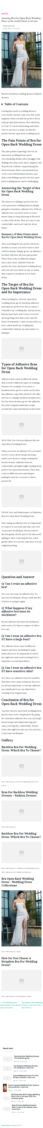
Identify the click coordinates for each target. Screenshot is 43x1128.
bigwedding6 (6, 1125)
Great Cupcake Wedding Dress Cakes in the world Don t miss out (23, 1086)
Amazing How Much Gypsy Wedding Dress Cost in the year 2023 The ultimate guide (25, 1096)
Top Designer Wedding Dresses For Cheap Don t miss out (26, 1067)
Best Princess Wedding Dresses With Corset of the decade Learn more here (24, 1107)
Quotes (5, 14)
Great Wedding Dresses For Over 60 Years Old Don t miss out (26, 1076)
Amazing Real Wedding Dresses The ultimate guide (26, 1057)
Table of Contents (16, 104)
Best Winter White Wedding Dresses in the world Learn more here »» (32, 1005)
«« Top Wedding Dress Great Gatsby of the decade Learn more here (10, 1005)
